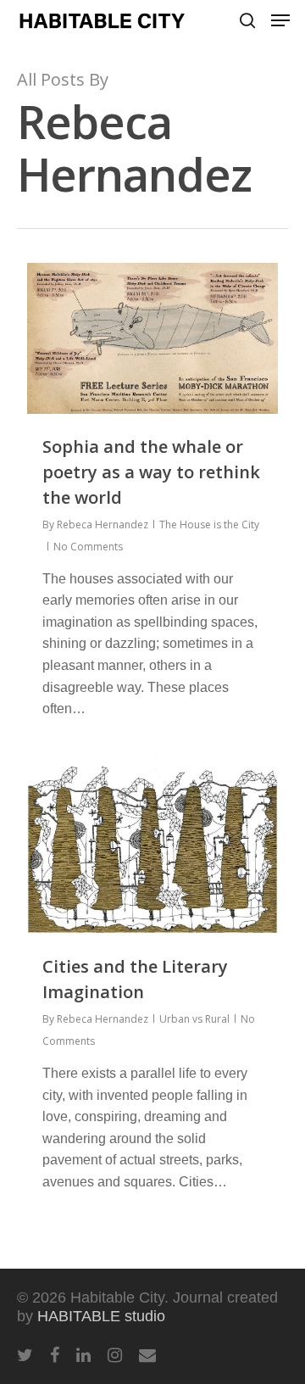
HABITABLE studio (101, 1316)
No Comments (88, 546)
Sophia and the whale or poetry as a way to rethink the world (151, 472)
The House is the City (209, 524)
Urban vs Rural (194, 1019)
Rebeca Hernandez (102, 524)
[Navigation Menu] (280, 20)
